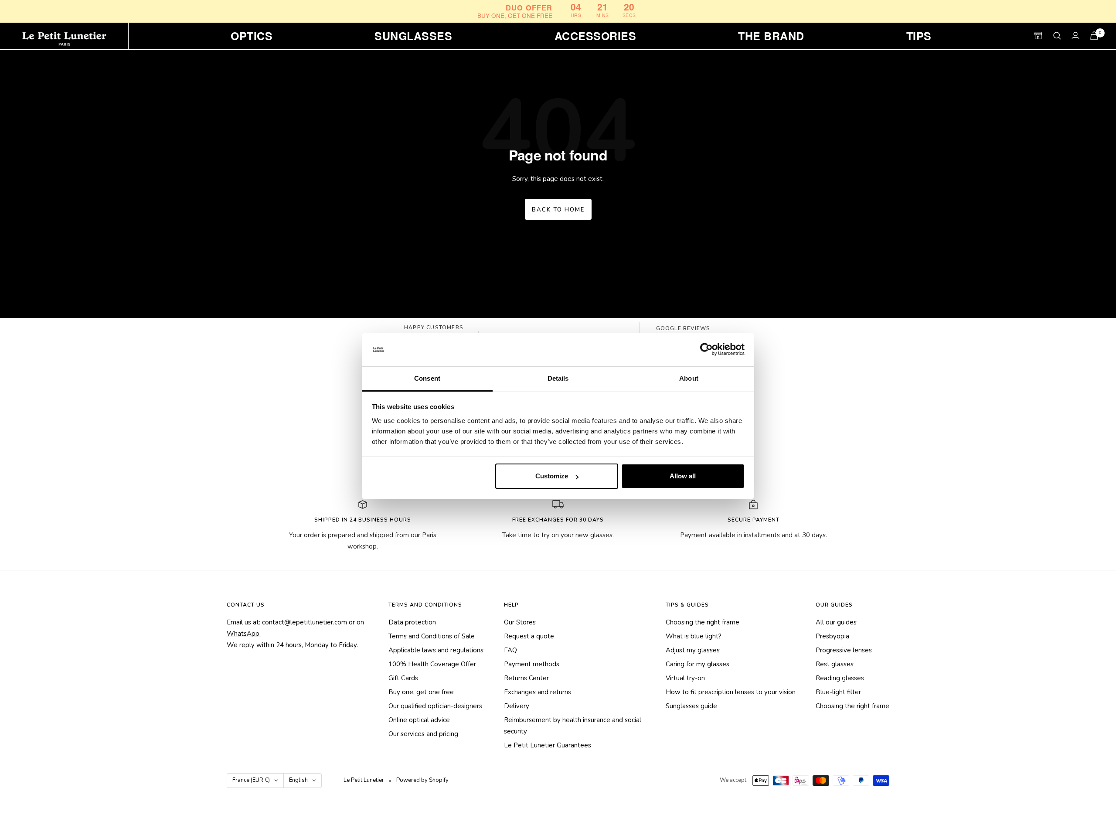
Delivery (516, 706)
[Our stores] (1038, 35)
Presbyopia (832, 636)
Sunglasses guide (691, 706)
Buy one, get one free (421, 692)
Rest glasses (835, 664)
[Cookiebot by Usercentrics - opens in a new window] (706, 349)
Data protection (412, 622)
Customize (551, 476)
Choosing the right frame (702, 622)
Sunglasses (413, 35)
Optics (251, 35)
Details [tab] (558, 378)
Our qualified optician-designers (435, 706)
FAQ (510, 650)
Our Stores (520, 622)
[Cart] (1094, 35)
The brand (771, 35)
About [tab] (688, 378)
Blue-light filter (838, 692)
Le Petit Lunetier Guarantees (547, 745)
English (298, 780)
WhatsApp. (244, 633)
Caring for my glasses (697, 664)
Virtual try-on (685, 678)
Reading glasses (840, 678)
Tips (919, 35)
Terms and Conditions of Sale (431, 636)
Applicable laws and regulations (435, 650)
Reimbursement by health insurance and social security (572, 726)
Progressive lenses (844, 650)
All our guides (836, 622)
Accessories (595, 35)
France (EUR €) (251, 780)
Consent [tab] (427, 378)
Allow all (683, 476)
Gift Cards (403, 678)
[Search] (1057, 36)
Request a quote (529, 636)
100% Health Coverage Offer (432, 664)
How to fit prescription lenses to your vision (731, 692)
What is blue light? (693, 636)
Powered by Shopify (422, 780)
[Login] (1075, 35)
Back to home (558, 210)
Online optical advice (419, 720)
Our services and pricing (423, 734)
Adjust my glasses (693, 650)
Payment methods (531, 664)
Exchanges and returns (537, 692)
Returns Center (526, 678)
